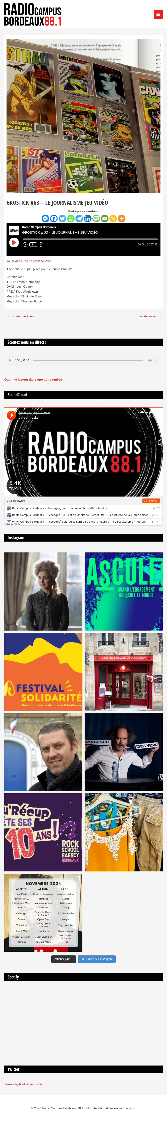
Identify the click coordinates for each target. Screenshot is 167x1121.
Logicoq (129, 1108)
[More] (121, 218)
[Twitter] (62, 218)
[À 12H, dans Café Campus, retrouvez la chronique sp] (43, 752)
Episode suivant (149, 316)
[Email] (105, 218)
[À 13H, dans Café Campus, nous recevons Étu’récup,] (43, 832)
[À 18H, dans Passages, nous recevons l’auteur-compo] (124, 752)
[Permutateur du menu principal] (158, 14)
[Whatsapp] (71, 218)
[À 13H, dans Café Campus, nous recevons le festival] (124, 591)
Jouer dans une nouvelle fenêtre (29, 261)
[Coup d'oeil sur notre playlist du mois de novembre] (43, 913)
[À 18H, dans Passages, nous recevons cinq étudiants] (43, 672)
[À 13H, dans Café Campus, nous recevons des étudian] (124, 832)
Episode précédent (20, 316)
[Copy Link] (113, 218)
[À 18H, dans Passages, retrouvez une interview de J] (43, 591)
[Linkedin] (88, 218)
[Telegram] (79, 218)
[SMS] (96, 218)
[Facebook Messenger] (45, 218)
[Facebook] (54, 218)
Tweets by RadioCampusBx (23, 1084)
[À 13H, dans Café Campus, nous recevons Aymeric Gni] (124, 672)
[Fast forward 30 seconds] (43, 244)
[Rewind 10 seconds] (25, 244)
